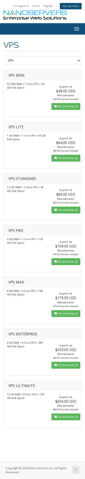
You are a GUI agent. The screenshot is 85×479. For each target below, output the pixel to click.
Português (20, 6)
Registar (48, 6)
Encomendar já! (67, 106)
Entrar (36, 6)
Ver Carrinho (71, 6)
